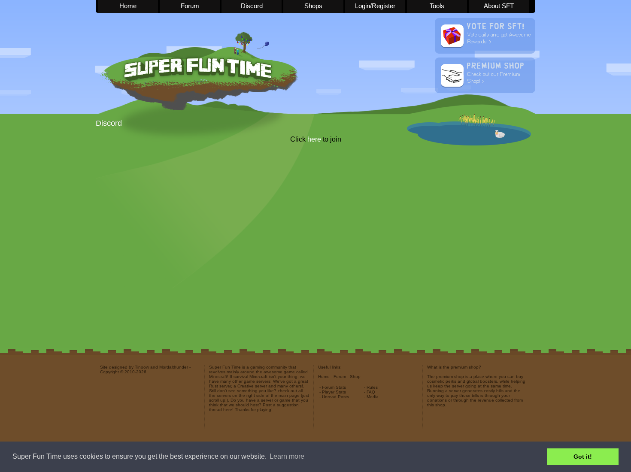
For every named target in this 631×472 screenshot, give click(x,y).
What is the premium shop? (454, 367)
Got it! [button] (582, 456)
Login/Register (375, 5)
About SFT (499, 5)
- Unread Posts (334, 396)
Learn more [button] (287, 456)
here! (228, 409)
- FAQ (369, 392)
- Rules (371, 387)
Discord (252, 5)
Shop (355, 376)
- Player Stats (332, 392)
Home (128, 5)
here (314, 139)
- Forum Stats (332, 387)
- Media (371, 396)
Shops (313, 5)
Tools (437, 5)
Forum (190, 5)
